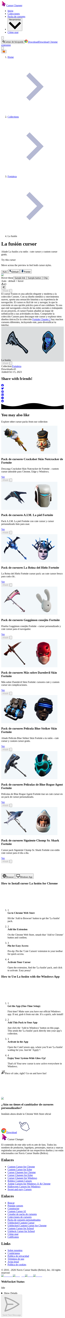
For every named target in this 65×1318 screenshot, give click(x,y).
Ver (3, 477)
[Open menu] (2, 38)
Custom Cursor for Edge (20, 1169)
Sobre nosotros (15, 1250)
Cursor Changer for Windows (22, 1178)
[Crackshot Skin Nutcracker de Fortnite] (29, 453)
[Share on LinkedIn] (32, 395)
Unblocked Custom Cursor (21, 1222)
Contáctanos (14, 1253)
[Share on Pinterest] (32, 391)
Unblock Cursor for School (21, 1231)
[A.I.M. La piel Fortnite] (29, 509)
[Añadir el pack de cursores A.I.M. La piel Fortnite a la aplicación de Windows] (11, 532)
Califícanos (13, 1237)
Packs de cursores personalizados (24, 1220)
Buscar (11, 1202)
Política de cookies (17, 1264)
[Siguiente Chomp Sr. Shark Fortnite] (29, 834)
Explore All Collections (13, 1100)
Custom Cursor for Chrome (21, 1166)
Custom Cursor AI (17, 1211)
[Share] (3, 287)
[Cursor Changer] (3, 5)
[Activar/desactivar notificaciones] (2, 48)
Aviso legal (13, 1261)
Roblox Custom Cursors (20, 1181)
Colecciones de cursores (20, 1217)
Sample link (20, 278)
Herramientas (15, 19)
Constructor (13, 1208)
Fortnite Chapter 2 (41, 319)
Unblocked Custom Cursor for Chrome (27, 1225)
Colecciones (14, 13)
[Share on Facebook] (32, 385)
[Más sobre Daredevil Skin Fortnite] (29, 666)
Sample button (34, 278)
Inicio (10, 10)
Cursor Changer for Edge (20, 1175)
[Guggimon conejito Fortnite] (29, 613)
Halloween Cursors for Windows (24, 1186)
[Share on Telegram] (32, 398)
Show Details (10, 1293)
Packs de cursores (16, 16)
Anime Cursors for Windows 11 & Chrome (29, 1183)
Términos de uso (16, 1259)
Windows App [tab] (26, 877)
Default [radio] (15, 272)
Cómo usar (13, 32)
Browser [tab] (10, 877)
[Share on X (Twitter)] (32, 388)
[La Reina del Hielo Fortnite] (29, 561)
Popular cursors (15, 1205)
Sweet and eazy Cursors (20, 1189)
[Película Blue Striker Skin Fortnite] (29, 722)
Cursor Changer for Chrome (22, 1172)
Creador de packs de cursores (22, 1214)
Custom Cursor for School (21, 1228)
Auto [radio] (5, 272)
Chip (46, 278)
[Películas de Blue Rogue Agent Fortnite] (29, 778)
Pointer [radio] (27, 272)
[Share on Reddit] (32, 401)
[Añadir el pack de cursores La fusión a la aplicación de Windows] (11, 290)
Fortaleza (16, 366)
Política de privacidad (18, 1256)
